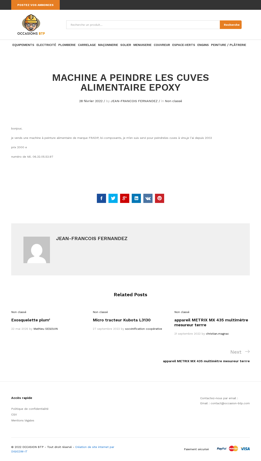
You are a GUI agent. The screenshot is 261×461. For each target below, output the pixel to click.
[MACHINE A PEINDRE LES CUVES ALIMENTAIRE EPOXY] (101, 198)
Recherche (232, 24)
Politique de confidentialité (30, 408)
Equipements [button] (23, 45)
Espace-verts (183, 45)
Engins (203, 45)
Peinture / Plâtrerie (228, 45)
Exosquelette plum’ (30, 319)
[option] (49, 320)
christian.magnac (217, 333)
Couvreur (162, 45)
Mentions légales (22, 420)
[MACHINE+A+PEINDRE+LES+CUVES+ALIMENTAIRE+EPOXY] (113, 198)
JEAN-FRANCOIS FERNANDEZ (134, 101)
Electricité (46, 45)
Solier (125, 45)
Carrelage (87, 45)
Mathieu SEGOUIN (45, 328)
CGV (14, 414)
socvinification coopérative (143, 328)
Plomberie (67, 45)
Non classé (173, 101)
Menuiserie (142, 45)
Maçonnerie (108, 45)
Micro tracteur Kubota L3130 (122, 319)
